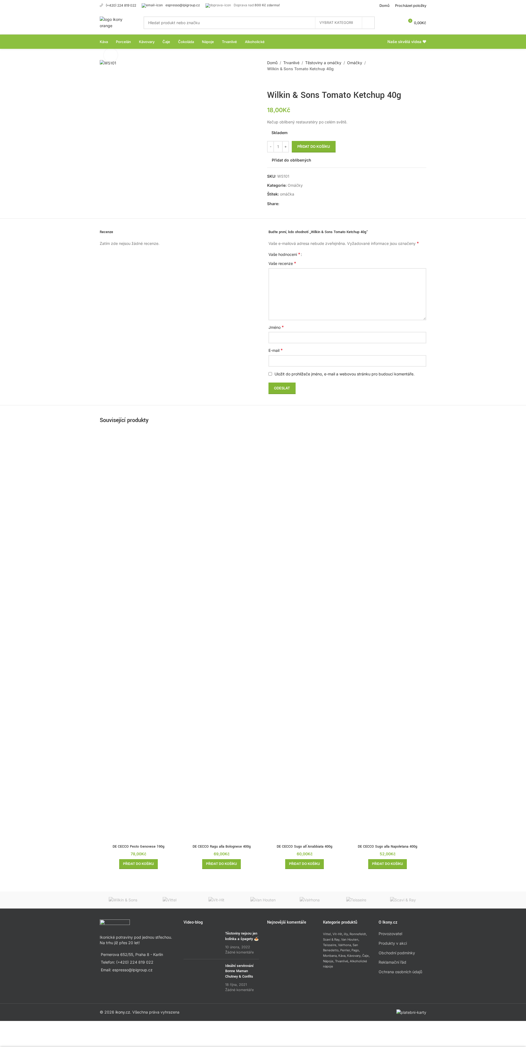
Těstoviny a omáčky (323, 62)
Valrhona (344, 945)
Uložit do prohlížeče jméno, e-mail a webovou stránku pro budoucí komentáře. (344, 374)
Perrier (345, 950)
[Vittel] (169, 900)
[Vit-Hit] (216, 900)
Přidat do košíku (313, 146)
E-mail (275, 350)
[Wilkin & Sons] (123, 900)
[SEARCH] (368, 22)
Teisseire (329, 945)
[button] (138, 864)
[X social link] (289, 203)
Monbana (330, 956)
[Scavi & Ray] (403, 900)
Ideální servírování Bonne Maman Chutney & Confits (239, 971)
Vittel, (327, 934)
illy (346, 934)
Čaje (365, 956)
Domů (272, 62)
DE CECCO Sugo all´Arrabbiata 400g (304, 846)
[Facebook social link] (282, 203)
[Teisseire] (356, 900)
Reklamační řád (392, 962)
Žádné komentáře (239, 952)
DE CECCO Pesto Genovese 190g (138, 846)
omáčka (287, 194)
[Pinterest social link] (295, 203)
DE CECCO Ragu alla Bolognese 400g (222, 846)
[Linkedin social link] (302, 203)
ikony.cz (122, 1012)
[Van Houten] (263, 900)
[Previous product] (270, 81)
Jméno (276, 327)
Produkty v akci (393, 943)
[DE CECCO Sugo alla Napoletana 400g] (387, 636)
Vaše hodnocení (284, 254)
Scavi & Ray (331, 939)
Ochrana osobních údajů (400, 971)
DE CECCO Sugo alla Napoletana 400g (387, 846)
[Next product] (283, 81)
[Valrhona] (309, 900)
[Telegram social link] (308, 203)
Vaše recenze (282, 263)
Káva (341, 956)
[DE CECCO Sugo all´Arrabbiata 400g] (304, 636)
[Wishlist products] (398, 22)
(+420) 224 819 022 (121, 5)
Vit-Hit (337, 934)
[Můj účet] (388, 22)
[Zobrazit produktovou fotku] (111, 55)
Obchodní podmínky (397, 952)
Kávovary (354, 956)
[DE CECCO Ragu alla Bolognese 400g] (221, 636)
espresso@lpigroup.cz (182, 5)
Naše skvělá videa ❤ (406, 41)
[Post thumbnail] (202, 943)
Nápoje (328, 961)
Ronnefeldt (358, 934)
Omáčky (354, 62)
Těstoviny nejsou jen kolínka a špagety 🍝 (242, 936)
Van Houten (349, 939)
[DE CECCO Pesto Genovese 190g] (138, 636)
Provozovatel (390, 933)
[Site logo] (116, 22)
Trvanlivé (291, 62)
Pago (355, 950)
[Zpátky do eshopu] (277, 81)
